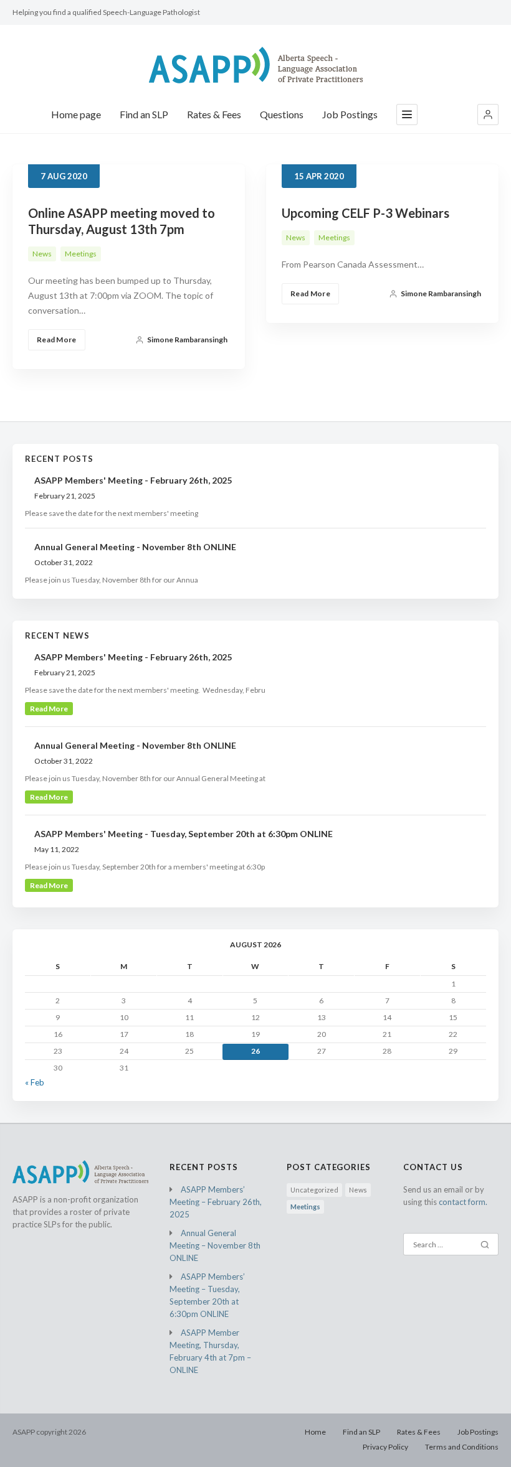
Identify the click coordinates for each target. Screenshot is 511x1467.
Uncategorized (314, 1190)
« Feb (34, 1082)
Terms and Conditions (462, 1446)
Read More (57, 339)
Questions (281, 114)
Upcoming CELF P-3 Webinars (365, 212)
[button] (488, 114)
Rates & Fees (214, 114)
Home (315, 1432)
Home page (76, 114)
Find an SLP (144, 114)
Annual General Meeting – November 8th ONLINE (215, 1245)
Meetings (81, 253)
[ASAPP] (256, 65)
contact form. (463, 1202)
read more (49, 708)
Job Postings (350, 114)
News (42, 253)
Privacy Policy (385, 1446)
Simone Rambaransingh (187, 339)
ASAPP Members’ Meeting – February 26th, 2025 (216, 1201)
